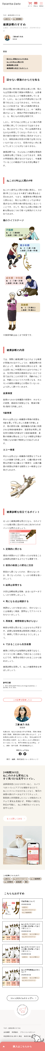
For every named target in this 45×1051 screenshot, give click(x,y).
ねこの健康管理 (35, 879)
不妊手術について (28, 901)
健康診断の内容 (12, 65)
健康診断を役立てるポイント (17, 68)
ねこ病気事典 (17, 19)
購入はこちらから (22, 1046)
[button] (40, 4)
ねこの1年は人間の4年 (15, 62)
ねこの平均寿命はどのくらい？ (30, 971)
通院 (26, 882)
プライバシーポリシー (27, 1032)
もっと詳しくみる (14, 818)
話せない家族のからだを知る (17, 59)
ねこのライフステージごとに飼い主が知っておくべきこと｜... (30, 926)
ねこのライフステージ (20, 879)
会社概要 (7, 1032)
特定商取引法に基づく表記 (13, 1036)
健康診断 (19, 882)
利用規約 (15, 1032)
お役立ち (7, 19)
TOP (4, 15)
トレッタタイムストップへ (21, 998)
